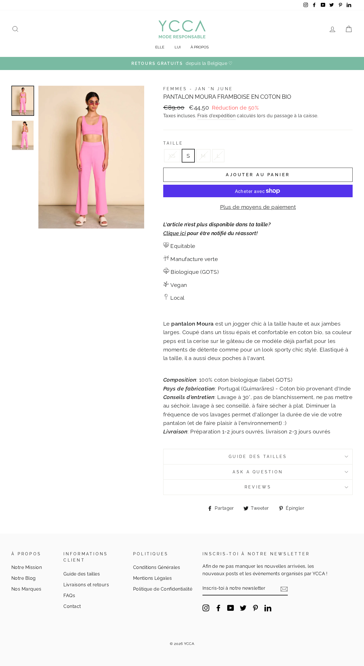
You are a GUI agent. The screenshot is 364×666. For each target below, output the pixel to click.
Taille (173, 143)
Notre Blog (23, 578)
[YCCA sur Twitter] (243, 607)
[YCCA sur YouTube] (230, 607)
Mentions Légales (152, 578)
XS (172, 156)
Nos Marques (26, 589)
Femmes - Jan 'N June (198, 89)
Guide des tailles (258, 456)
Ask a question (258, 472)
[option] (182, 63)
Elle (159, 47)
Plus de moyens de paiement (258, 207)
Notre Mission (26, 567)
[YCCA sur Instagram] (205, 607)
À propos (200, 47)
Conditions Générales (156, 567)
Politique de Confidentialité (162, 589)
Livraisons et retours (86, 584)
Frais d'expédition (216, 115)
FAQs (69, 595)
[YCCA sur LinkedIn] (267, 607)
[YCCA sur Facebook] (218, 607)
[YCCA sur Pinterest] (255, 607)
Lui (178, 47)
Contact (72, 606)
